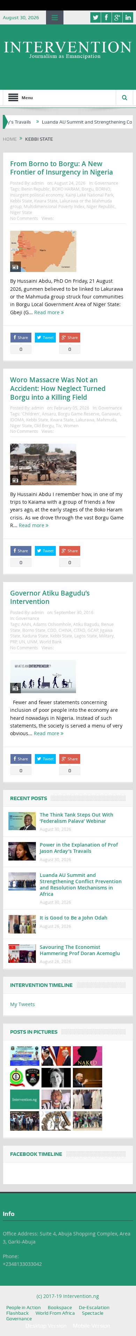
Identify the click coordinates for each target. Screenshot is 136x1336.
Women (70, 425)
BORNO (103, 189)
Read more (47, 312)
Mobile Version (91, 1325)
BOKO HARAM (66, 189)
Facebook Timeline (36, 1154)
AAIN (26, 624)
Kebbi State (21, 201)
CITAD (79, 630)
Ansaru (49, 413)
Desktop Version (46, 1325)
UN (22, 641)
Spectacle (92, 1313)
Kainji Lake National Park (89, 195)
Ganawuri (110, 413)
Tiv (58, 425)
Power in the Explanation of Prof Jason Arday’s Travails (79, 847)
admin (37, 183)
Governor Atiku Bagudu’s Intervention (50, 597)
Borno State (33, 630)
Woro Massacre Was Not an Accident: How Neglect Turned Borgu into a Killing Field (58, 388)
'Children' (30, 413)
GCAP (93, 630)
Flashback (17, 1313)
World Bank (50, 641)
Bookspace (60, 1307)
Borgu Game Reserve (78, 413)
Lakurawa (85, 419)
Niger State (21, 212)
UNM (32, 641)
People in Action (23, 1307)
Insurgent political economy (36, 195)
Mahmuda (106, 419)
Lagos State (85, 636)
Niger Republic (100, 206)
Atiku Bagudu (86, 624)
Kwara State (46, 201)
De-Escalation (94, 1307)
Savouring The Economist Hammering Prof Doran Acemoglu (80, 950)
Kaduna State (35, 636)
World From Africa (55, 1313)
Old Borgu (44, 425)
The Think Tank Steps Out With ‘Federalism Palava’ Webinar (76, 817)
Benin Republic (35, 189)
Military (106, 636)
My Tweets (22, 1004)
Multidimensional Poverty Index (54, 206)
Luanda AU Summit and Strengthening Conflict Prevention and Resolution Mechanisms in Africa (81, 885)
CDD (51, 630)
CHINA (65, 630)
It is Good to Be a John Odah (73, 917)
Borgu (87, 189)
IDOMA (17, 419)
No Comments (24, 218)
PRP (13, 641)
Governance (106, 183)
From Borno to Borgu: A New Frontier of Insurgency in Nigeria (61, 168)
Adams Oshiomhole (52, 624)
